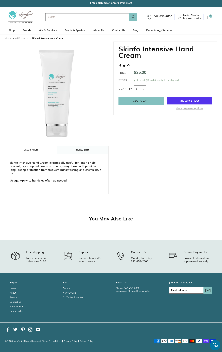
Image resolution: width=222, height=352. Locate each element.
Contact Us (118, 30)
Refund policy (17, 311)
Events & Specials (75, 30)
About (13, 293)
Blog (135, 30)
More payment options (189, 108)
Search (13, 298)
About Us (98, 30)
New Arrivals (69, 293)
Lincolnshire (143, 291)
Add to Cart (141, 101)
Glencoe (132, 291)
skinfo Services (48, 30)
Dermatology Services (159, 30)
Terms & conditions (51, 341)
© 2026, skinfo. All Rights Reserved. (23, 341)
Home (8, 38)
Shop (11, 30)
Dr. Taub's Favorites (73, 298)
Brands (27, 30)
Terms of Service (18, 307)
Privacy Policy (71, 341)
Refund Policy (87, 341)
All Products (21, 38)
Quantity (125, 89)
